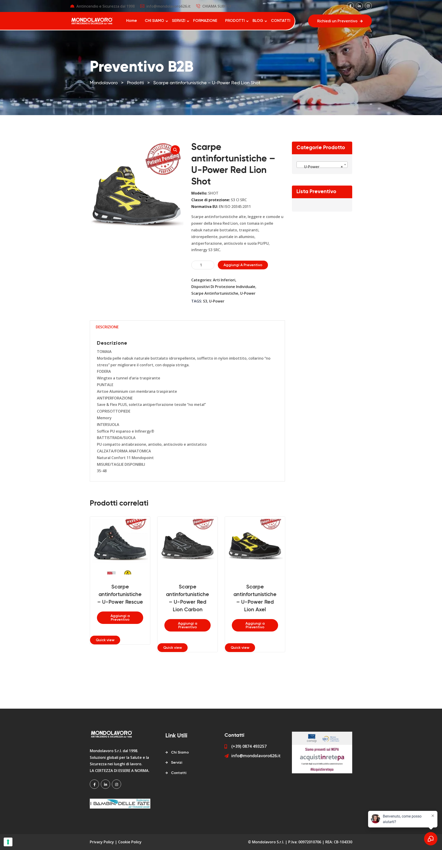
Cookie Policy (130, 841)
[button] (175, 149)
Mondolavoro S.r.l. (268, 841)
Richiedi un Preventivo (337, 20)
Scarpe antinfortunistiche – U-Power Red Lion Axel (254, 598)
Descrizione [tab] (107, 326)
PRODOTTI (235, 21)
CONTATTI (280, 21)
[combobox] (322, 164)
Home (131, 21)
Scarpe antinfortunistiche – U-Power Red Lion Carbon (187, 598)
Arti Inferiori (224, 279)
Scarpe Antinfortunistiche (214, 293)
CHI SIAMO (154, 21)
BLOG (258, 21)
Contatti (178, 773)
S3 (205, 301)
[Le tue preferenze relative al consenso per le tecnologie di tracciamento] (8, 842)
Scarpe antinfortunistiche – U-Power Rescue (120, 594)
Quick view (105, 640)
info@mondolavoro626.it (168, 6)
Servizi (176, 763)
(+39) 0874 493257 (249, 746)
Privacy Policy (102, 841)
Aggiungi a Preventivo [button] (120, 618)
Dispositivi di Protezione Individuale (223, 286)
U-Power (248, 293)
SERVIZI (178, 21)
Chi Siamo (180, 752)
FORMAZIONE (205, 21)
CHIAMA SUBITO (216, 6)
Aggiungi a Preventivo (243, 265)
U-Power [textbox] (321, 166)
